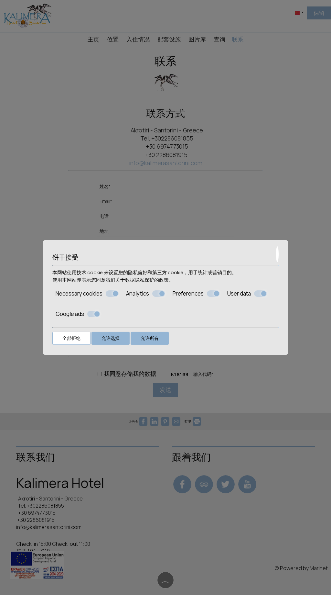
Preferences (188, 293)
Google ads (70, 313)
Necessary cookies (79, 293)
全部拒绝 (71, 338)
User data (239, 293)
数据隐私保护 (139, 279)
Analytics (137, 293)
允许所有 (150, 338)
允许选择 (110, 338)
